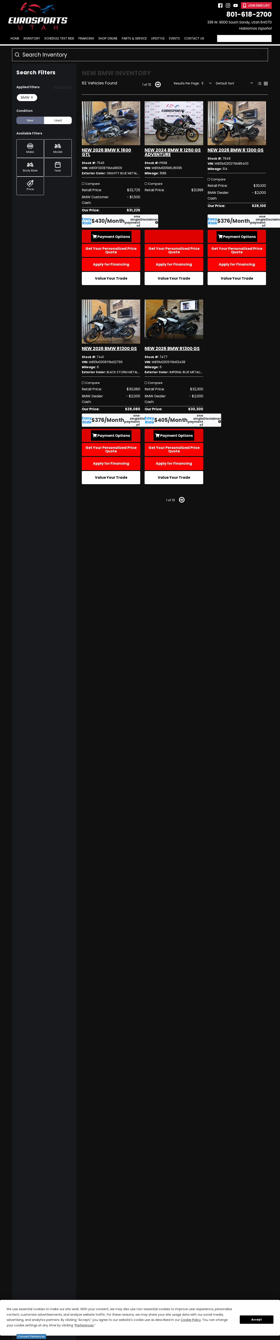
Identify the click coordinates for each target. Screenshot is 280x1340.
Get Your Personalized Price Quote (111, 250)
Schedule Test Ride (59, 38)
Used (58, 120)
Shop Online (107, 38)
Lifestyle (158, 38)
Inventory (32, 38)
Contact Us (194, 38)
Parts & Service (134, 38)
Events (174, 38)
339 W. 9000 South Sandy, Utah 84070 (239, 22)
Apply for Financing (111, 264)
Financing (86, 38)
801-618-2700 (249, 14)
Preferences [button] (84, 1325)
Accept (256, 1319)
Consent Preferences (31, 1336)
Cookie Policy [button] (191, 1320)
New (30, 120)
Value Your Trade (111, 278)
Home (14, 38)
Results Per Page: (187, 83)
